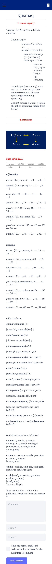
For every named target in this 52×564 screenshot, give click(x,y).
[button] (4, 5)
